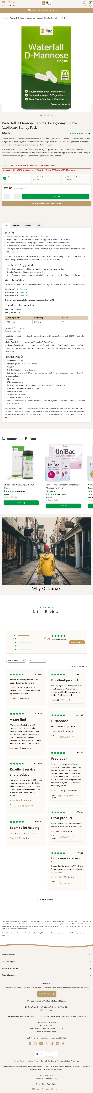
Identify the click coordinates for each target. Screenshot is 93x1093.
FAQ (38, 225)
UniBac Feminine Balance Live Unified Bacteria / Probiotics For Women (63, 486)
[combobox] (37, 661)
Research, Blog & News (10, 968)
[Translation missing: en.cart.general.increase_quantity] (17, 196)
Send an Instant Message (46, 1031)
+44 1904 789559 (46, 259)
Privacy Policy (19, 1061)
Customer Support (8, 961)
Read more (72, 786)
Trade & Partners (8, 975)
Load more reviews (46, 899)
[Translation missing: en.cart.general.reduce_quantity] (6, 196)
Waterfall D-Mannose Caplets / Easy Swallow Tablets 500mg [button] (68, 796)
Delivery (28, 225)
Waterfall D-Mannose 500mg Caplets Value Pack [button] (67, 737)
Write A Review (77, 642)
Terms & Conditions (48, 1061)
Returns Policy (32, 1061)
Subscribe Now (44, 993)
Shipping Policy (64, 1061)
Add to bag (55, 196)
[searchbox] (14, 660)
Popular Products (8, 954)
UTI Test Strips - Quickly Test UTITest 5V (19, 484)
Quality (16, 225)
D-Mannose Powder (63, 245)
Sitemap (76, 1061)
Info (6, 225)
